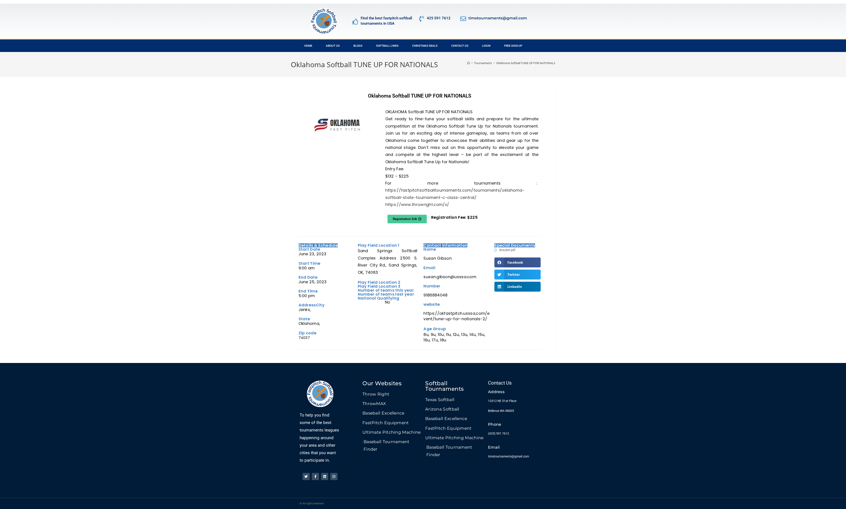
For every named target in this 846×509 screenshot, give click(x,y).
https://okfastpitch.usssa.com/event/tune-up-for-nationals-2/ (456, 316)
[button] (517, 262)
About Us (333, 45)
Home (308, 45)
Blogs (357, 45)
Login (486, 45)
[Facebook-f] (315, 476)
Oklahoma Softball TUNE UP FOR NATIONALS (525, 63)
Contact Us (459, 45)
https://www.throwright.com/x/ (417, 204)
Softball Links (387, 45)
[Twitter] (306, 476)
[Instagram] (334, 476)
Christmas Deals (425, 45)
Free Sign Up (513, 45)
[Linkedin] (324, 476)
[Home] (468, 63)
